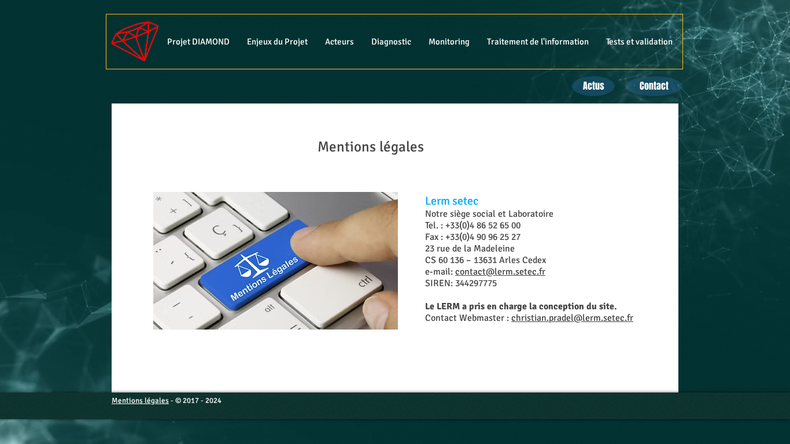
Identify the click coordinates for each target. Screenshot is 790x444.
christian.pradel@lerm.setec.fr (572, 318)
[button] (277, 41)
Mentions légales (140, 400)
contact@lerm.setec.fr (500, 272)
